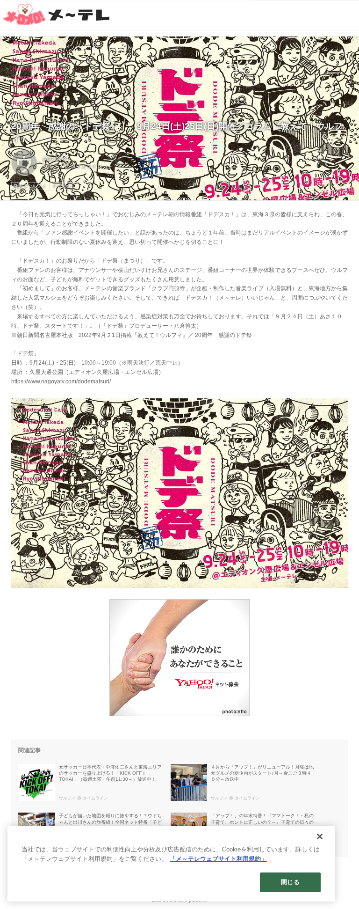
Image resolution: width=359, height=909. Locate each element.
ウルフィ (53, 166)
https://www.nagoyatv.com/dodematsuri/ (61, 381)
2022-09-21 (56, 159)
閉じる (290, 882)
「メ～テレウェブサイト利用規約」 (218, 858)
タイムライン (86, 166)
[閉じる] (319, 836)
